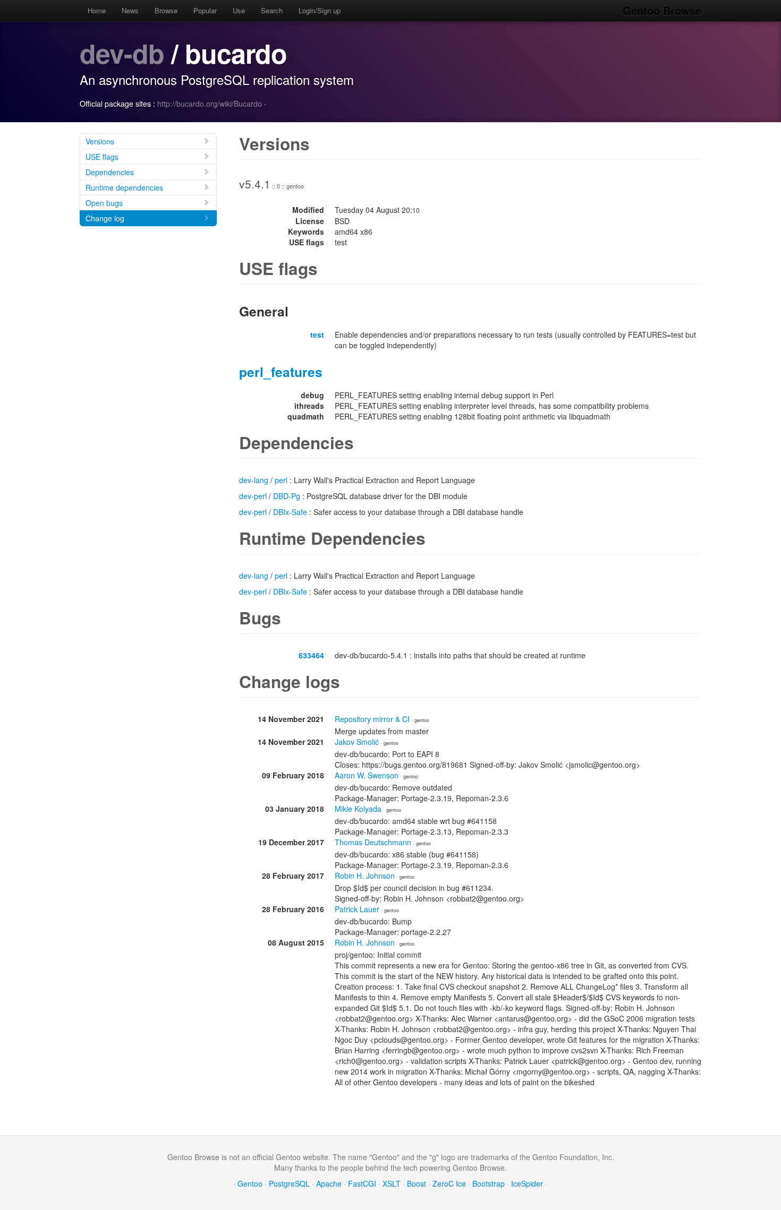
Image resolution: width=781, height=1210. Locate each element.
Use (239, 10)
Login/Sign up (320, 10)
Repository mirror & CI (372, 719)
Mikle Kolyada (358, 808)
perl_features (280, 371)
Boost (416, 1183)
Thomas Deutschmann (373, 842)
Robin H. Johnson (365, 875)
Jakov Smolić (357, 741)
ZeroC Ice (449, 1183)
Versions (100, 141)
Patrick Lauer (357, 909)
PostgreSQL (289, 1183)
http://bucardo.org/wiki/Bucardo (209, 103)
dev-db (122, 53)
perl (281, 480)
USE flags (102, 156)
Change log (105, 218)
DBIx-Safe (290, 512)
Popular (205, 10)
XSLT (392, 1183)
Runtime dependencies (124, 187)
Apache (329, 1183)
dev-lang (253, 480)
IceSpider (527, 1183)
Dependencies (110, 172)
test (317, 334)
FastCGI (362, 1183)
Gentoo (249, 1183)
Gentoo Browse (662, 10)
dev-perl (253, 496)
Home (97, 10)
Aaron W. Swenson (366, 775)
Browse (166, 10)
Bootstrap (488, 1183)
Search (272, 10)
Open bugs (104, 203)
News (130, 10)
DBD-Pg (286, 496)
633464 (311, 655)
